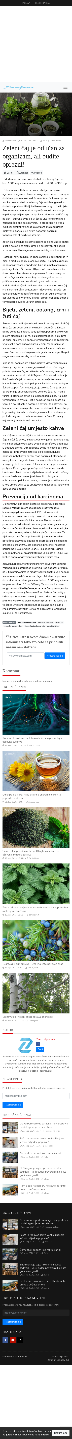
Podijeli (37, 172)
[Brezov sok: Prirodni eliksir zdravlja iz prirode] (36, 993)
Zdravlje (9, 976)
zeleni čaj (59, 622)
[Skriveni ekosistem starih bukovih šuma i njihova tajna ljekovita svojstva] (36, 714)
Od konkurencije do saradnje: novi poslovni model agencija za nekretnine (44, 1125)
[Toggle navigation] (65, 87)
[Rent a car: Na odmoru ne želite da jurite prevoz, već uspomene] (10, 1190)
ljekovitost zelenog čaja (35, 626)
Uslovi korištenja (11, 1356)
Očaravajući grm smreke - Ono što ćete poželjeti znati (33, 964)
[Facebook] (38, 1044)
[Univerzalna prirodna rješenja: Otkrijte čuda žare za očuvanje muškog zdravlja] (36, 827)
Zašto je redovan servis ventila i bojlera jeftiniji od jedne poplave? (42, 1140)
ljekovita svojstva (45, 622)
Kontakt (23, 1356)
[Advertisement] (36, 44)
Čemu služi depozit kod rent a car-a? (40, 1153)
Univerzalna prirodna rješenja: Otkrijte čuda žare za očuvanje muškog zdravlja (31, 852)
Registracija (42, 3)
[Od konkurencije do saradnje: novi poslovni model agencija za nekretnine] (10, 1127)
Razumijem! (60, 1433)
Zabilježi (23, 172)
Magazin (9, 697)
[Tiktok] (20, 1340)
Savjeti (8, 923)
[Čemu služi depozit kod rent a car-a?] (10, 1157)
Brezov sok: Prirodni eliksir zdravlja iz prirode (28, 1017)
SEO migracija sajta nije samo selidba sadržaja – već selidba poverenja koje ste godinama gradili (43, 1171)
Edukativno (10, 753)
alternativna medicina (27, 622)
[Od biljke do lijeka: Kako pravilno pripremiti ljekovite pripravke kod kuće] (36, 771)
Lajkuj (9, 172)
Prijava (26, 3)
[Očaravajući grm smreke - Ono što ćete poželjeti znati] (36, 940)
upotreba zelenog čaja (13, 626)
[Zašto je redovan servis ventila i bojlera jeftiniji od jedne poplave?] (10, 1142)
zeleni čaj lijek (53, 626)
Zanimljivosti (45, 1039)
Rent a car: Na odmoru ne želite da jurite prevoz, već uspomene (43, 1187)
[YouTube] (13, 1340)
